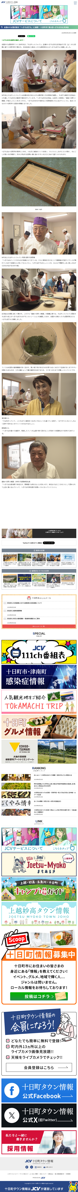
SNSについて (43, 1174)
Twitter (31, 1167)
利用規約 (68, 1174)
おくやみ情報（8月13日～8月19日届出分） (48, 801)
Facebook (26, 1167)
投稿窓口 (39, 1167)
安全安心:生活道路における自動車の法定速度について (24, 603)
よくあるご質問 (34, 1174)
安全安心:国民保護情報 (14, 611)
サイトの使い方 (24, 1174)
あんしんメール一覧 (39, 626)
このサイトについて (12, 1174)
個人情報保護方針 (59, 1174)
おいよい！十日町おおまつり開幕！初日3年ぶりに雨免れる (53, 775)
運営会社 (50, 1174)
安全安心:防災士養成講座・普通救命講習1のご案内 (23, 619)
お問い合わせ (49, 1167)
